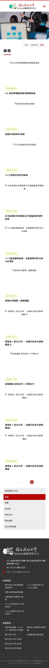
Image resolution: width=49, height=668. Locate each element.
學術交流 (8, 515)
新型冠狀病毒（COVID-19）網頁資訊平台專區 (14, 629)
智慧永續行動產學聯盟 (14, 592)
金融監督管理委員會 (35, 634)
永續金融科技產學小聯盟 (14, 598)
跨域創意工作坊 (11, 491)
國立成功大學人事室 (13, 639)
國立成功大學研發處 (13, 648)
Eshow (38, 663)
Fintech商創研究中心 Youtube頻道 (35, 586)
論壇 (7, 497)
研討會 (7, 509)
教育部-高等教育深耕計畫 (36, 629)
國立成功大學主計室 (13, 643)
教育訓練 (8, 521)
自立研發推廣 (10, 526)
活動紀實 (34, 44)
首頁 (26, 44)
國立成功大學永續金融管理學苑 (14, 586)
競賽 (7, 503)
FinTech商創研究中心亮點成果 (14, 605)
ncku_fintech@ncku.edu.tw (18, 572)
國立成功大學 (10, 634)
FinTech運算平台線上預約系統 (14, 612)
